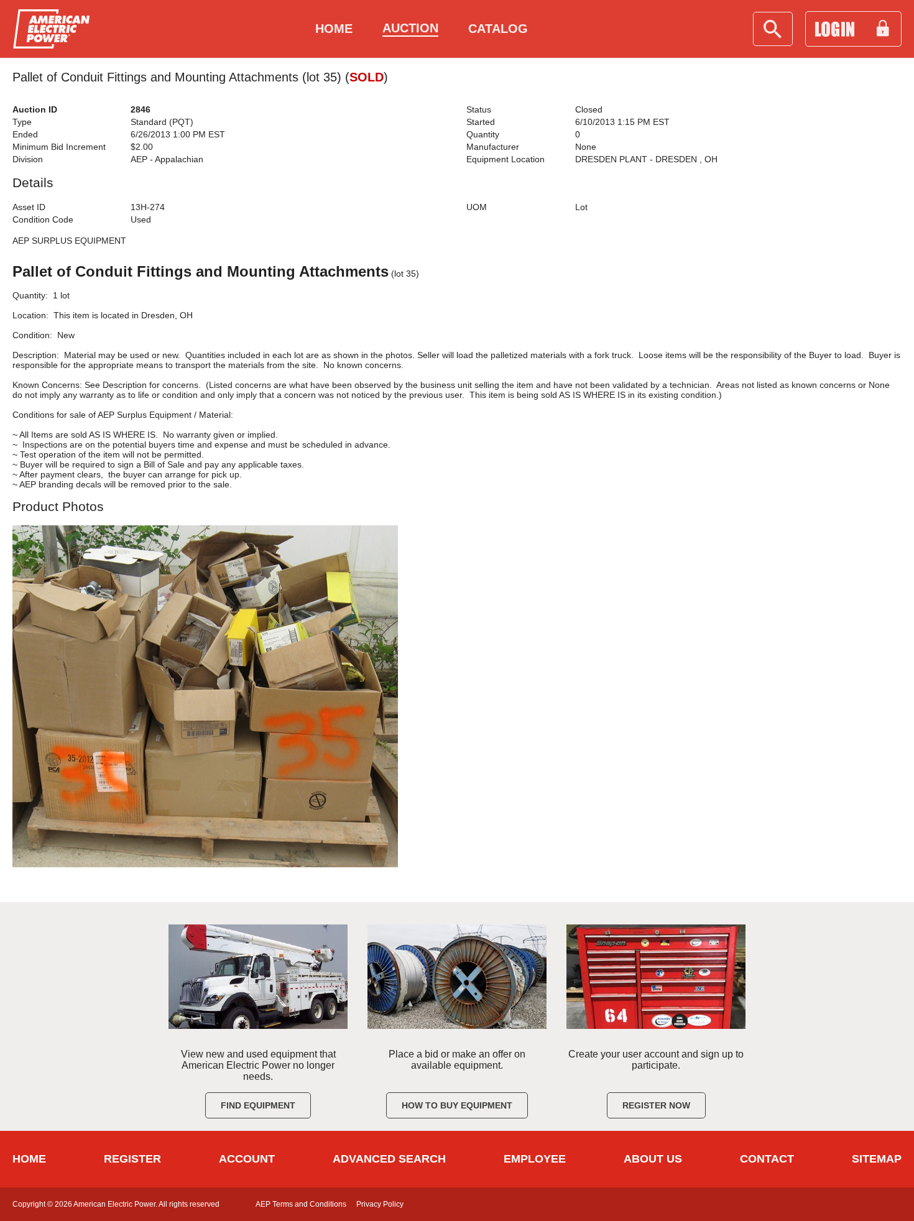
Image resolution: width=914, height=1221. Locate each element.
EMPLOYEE (535, 1159)
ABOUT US (653, 1159)
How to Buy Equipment (457, 1105)
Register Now (656, 1105)
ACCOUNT (247, 1159)
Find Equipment (258, 1105)
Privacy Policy (380, 1204)
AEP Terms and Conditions (301, 1204)
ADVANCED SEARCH (389, 1159)
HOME (29, 1159)
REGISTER (132, 1159)
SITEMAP (877, 1159)
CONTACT (767, 1159)
